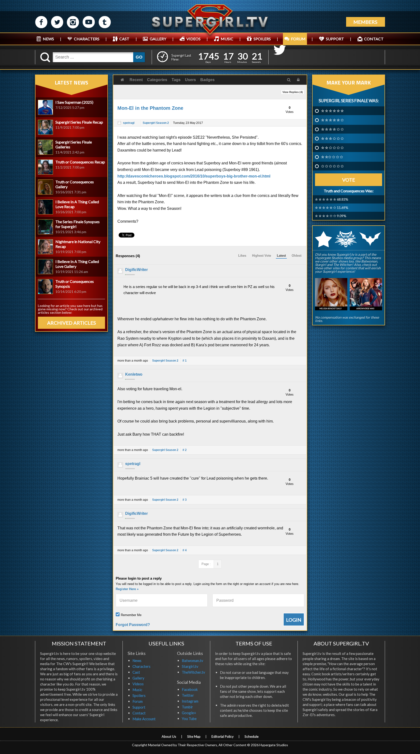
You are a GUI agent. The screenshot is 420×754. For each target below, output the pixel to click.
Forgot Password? (133, 625)
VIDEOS (193, 38)
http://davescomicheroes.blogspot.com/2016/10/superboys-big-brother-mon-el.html (193, 176)
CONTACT (374, 38)
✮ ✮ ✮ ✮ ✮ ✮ (332, 111)
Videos (138, 684)
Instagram (190, 701)
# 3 (185, 499)
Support (138, 707)
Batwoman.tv (192, 660)
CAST (124, 38)
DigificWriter (136, 270)
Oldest (296, 255)
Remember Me (131, 615)
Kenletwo (133, 374)
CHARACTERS (86, 38)
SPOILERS (262, 38)
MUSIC (227, 38)
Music (137, 689)
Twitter (188, 695)
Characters (141, 666)
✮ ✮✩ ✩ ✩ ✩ (332, 157)
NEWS (48, 38)
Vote (348, 180)
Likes (242, 255)
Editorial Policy (222, 736)
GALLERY (158, 38)
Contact (139, 713)
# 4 (185, 550)
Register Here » (127, 589)
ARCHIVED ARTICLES (71, 323)
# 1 (185, 360)
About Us (169, 736)
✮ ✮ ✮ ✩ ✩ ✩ (332, 138)
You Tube (189, 718)
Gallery (138, 678)
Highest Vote (261, 255)
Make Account (144, 719)
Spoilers (139, 695)
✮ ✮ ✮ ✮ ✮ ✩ (332, 120)
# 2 (185, 450)
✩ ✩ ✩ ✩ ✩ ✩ (332, 166)
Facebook (190, 689)
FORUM (298, 38)
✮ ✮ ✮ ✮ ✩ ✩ (332, 129)
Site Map (194, 736)
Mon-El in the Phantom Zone (150, 108)
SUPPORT (335, 38)
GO (139, 57)
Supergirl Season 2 (156, 123)
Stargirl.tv (190, 666)
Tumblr (187, 707)
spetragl (128, 123)
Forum (137, 701)
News (136, 660)
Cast (136, 672)
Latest (281, 255)
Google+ (189, 713)
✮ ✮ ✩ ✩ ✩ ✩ (332, 148)
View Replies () (292, 92)
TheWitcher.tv (193, 672)
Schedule (252, 736)
